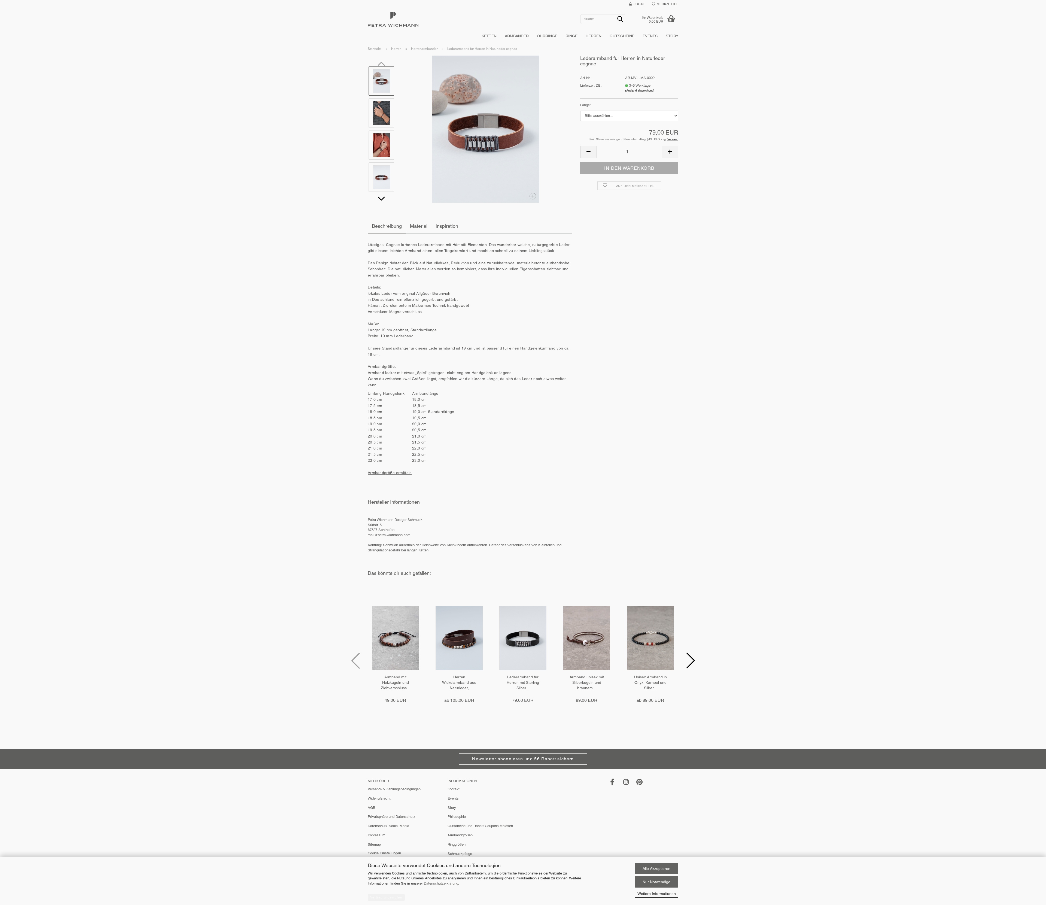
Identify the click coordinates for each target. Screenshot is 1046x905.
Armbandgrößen (460, 835)
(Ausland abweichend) (640, 90)
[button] (381, 198)
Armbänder (517, 36)
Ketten (489, 36)
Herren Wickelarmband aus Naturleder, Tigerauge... (459, 683)
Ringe (571, 36)
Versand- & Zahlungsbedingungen (394, 789)
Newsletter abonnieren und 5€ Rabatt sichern (523, 758)
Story (672, 36)
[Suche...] (620, 19)
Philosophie (457, 817)
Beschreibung (387, 226)
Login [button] (638, 4)
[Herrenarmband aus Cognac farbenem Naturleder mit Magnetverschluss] (485, 129)
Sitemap (374, 844)
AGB (371, 808)
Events (650, 36)
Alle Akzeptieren (656, 868)
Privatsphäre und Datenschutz (391, 817)
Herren (593, 36)
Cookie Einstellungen (384, 853)
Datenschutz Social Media (388, 826)
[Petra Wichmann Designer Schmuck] (470, 19)
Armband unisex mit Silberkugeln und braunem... (587, 682)
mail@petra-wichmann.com (389, 535)
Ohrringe (547, 36)
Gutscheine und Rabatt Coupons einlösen (480, 826)
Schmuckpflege (460, 854)
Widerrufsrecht (379, 798)
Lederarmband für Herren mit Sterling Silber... (523, 682)
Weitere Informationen (656, 893)
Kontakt (454, 789)
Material (418, 226)
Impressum (376, 835)
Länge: (585, 105)
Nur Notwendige (656, 882)
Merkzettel (666, 4)
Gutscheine (622, 36)
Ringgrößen (457, 844)
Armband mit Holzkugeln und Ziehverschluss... (395, 682)
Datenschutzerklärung (441, 883)
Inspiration (447, 226)
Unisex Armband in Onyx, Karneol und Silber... (650, 682)
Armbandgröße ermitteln (390, 472)
